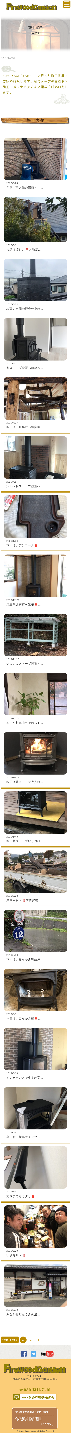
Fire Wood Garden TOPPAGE (31, 6)
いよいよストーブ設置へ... (24, 663)
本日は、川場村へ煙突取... (24, 427)
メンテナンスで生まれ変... (24, 1077)
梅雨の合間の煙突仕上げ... (24, 308)
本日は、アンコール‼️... (23, 545)
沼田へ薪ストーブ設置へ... (24, 486)
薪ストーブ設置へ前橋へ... (24, 367)
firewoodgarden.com (27, 1431)
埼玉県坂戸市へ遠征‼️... (23, 604)
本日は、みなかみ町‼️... (23, 1018)
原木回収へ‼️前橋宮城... (23, 900)
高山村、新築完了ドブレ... (24, 1137)
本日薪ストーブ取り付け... (24, 841)
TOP (3, 58)
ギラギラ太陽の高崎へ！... (24, 187)
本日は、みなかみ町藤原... (24, 959)
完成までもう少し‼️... (22, 1196)
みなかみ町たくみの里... (23, 1314)
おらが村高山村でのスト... (24, 722)
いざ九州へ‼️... (17, 1255)
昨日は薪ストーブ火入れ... (24, 781)
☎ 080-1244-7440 (34, 1389)
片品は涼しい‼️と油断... (23, 249)
